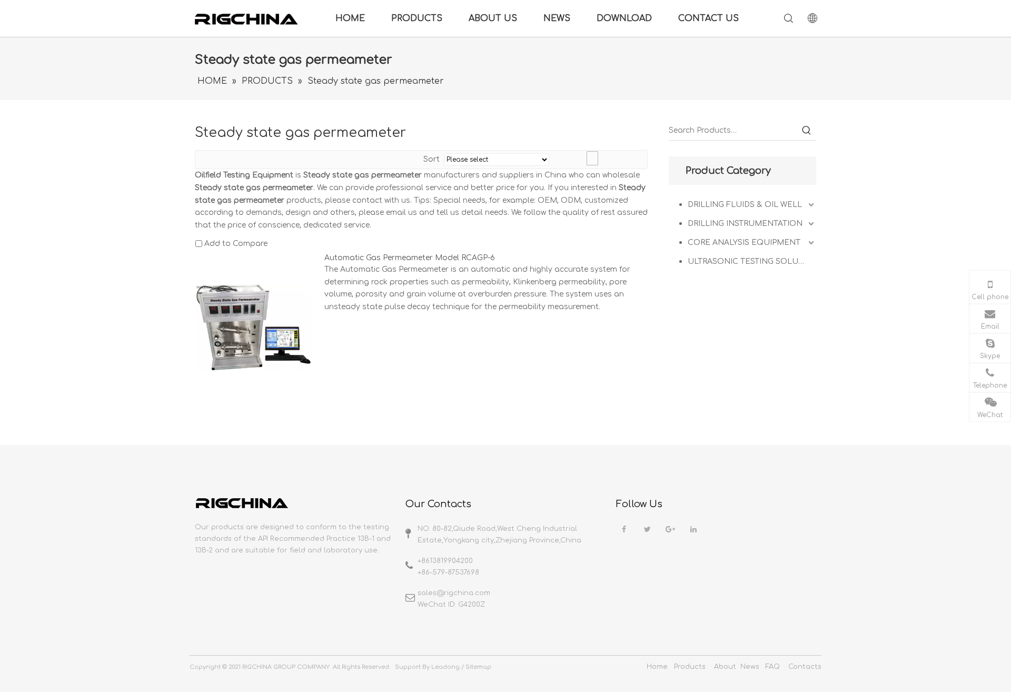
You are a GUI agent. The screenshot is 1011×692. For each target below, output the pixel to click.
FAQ (773, 666)
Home (657, 666)
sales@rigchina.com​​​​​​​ (454, 593)
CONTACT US (708, 18)
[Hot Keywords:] (806, 130)
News (749, 666)
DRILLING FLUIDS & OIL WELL (745, 205)
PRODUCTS (416, 18)
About (725, 666)
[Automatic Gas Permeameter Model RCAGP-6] (253, 327)
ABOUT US (493, 18)
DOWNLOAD (624, 18)
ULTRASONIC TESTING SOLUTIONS (752, 261)
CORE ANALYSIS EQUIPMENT (744, 242)
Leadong (445, 667)
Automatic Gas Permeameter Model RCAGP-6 (409, 258)
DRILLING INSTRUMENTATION (745, 224)
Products (690, 666)
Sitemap (478, 667)
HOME (350, 18)
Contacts (804, 666)
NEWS (556, 18)
